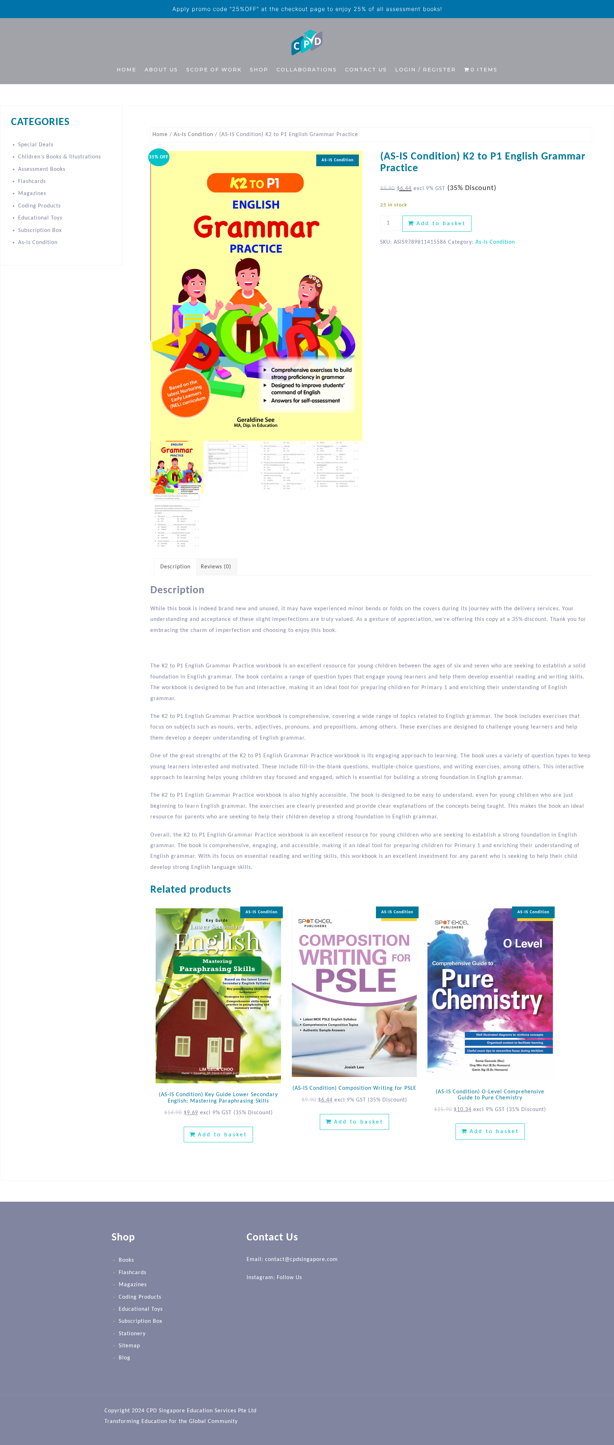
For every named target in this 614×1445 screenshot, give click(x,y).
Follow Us (289, 1278)
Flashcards (32, 181)
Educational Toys (40, 218)
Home (126, 69)
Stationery (132, 1334)
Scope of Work (214, 69)
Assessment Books (41, 169)
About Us (161, 69)
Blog (124, 1358)
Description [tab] (175, 567)
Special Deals (35, 145)
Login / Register (425, 69)
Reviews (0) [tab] (216, 567)
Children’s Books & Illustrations (59, 157)
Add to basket (441, 224)
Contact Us (366, 69)
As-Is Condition (193, 134)
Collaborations (306, 69)
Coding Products (39, 206)
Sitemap (129, 1346)
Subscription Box (40, 230)
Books (126, 1260)
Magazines (32, 193)
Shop (259, 69)
